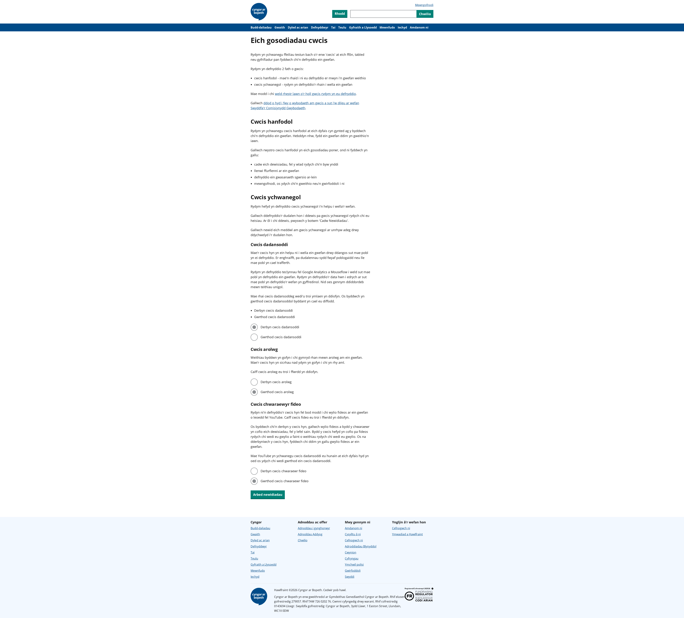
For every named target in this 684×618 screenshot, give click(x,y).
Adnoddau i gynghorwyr (314, 528)
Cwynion (350, 552)
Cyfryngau (351, 558)
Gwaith (279, 27)
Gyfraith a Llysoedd (363, 27)
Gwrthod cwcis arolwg (277, 392)
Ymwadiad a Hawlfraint (407, 534)
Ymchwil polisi (354, 564)
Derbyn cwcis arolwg (276, 382)
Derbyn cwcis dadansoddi (280, 327)
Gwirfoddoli (353, 571)
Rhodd (340, 13)
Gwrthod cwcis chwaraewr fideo (285, 481)
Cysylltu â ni (353, 534)
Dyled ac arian (298, 27)
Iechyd (402, 27)
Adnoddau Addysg (310, 534)
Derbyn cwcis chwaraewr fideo (283, 471)
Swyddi (349, 577)
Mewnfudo (387, 27)
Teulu (342, 27)
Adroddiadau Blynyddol (360, 546)
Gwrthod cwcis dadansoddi (281, 337)
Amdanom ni (419, 27)
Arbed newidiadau (267, 494)
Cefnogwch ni (354, 540)
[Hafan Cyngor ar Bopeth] (259, 12)
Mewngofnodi (424, 5)
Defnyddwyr (319, 27)
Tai (333, 27)
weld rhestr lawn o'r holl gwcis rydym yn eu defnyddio (315, 94)
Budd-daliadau (261, 27)
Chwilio (302, 540)
